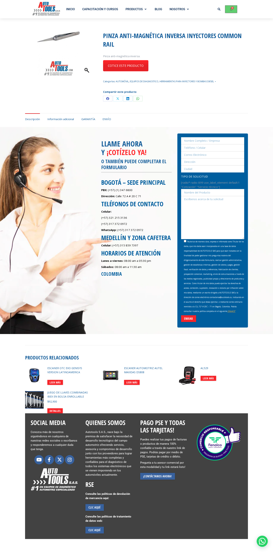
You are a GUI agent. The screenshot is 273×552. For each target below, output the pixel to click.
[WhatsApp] (137, 98)
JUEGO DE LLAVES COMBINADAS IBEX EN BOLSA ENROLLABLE (67, 394)
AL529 (204, 368)
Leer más (55, 382)
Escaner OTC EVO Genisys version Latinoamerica (64, 370)
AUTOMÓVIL (122, 81)
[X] (117, 98)
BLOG (158, 9)
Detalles (55, 411)
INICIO (70, 9)
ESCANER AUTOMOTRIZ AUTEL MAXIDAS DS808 (143, 370)
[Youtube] (39, 459)
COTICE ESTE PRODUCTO (126, 66)
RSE (89, 484)
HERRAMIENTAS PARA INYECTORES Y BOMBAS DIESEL (187, 81)
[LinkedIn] (127, 98)
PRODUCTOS (134, 9)
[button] (262, 541)
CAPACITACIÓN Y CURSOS (100, 9)
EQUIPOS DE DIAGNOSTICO (144, 81)
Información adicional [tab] (60, 119)
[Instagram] (69, 459)
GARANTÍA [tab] (88, 119)
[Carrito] (231, 9)
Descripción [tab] (32, 119)
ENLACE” (231, 311)
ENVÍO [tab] (107, 119)
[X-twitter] (59, 459)
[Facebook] (107, 98)
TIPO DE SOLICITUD (194, 176)
